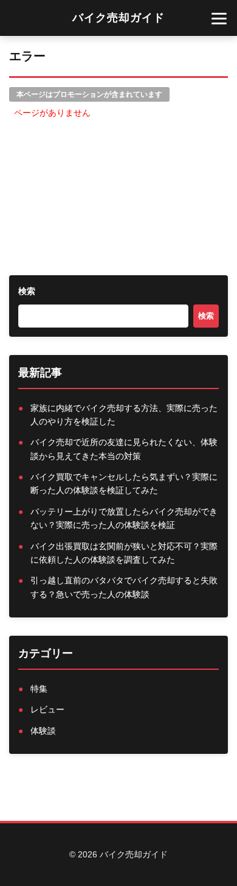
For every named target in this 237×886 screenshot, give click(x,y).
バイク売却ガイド (118, 18)
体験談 (43, 731)
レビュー (47, 709)
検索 (26, 291)
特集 (38, 689)
